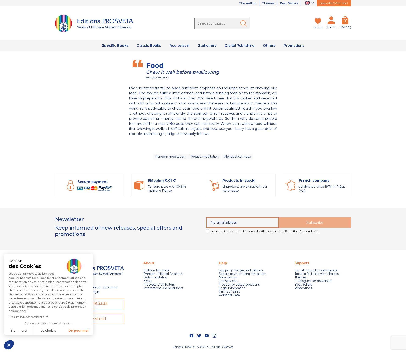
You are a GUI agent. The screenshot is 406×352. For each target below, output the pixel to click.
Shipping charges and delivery (241, 270)
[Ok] (244, 23)
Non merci (19, 331)
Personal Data (229, 295)
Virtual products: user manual (316, 270)
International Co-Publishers (163, 288)
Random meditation (170, 156)
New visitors (228, 277)
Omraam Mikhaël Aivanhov (163, 274)
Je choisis (48, 331)
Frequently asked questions (239, 284)
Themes (268, 3)
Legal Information (232, 288)
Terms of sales (229, 291)
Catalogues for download (313, 281)
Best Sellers (289, 3)
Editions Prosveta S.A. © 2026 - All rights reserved (203, 346)
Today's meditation (205, 156)
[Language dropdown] (310, 3)
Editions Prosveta (156, 270)
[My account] (331, 21)
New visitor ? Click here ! (334, 3)
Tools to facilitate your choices (317, 274)
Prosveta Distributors (159, 284)
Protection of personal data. (302, 231)
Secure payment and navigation (242, 274)
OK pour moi (78, 331)
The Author (248, 3)
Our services (228, 281)
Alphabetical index (237, 156)
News (147, 281)
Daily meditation (155, 277)
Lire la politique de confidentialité (28, 316)
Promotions (303, 288)
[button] (9, 345)
